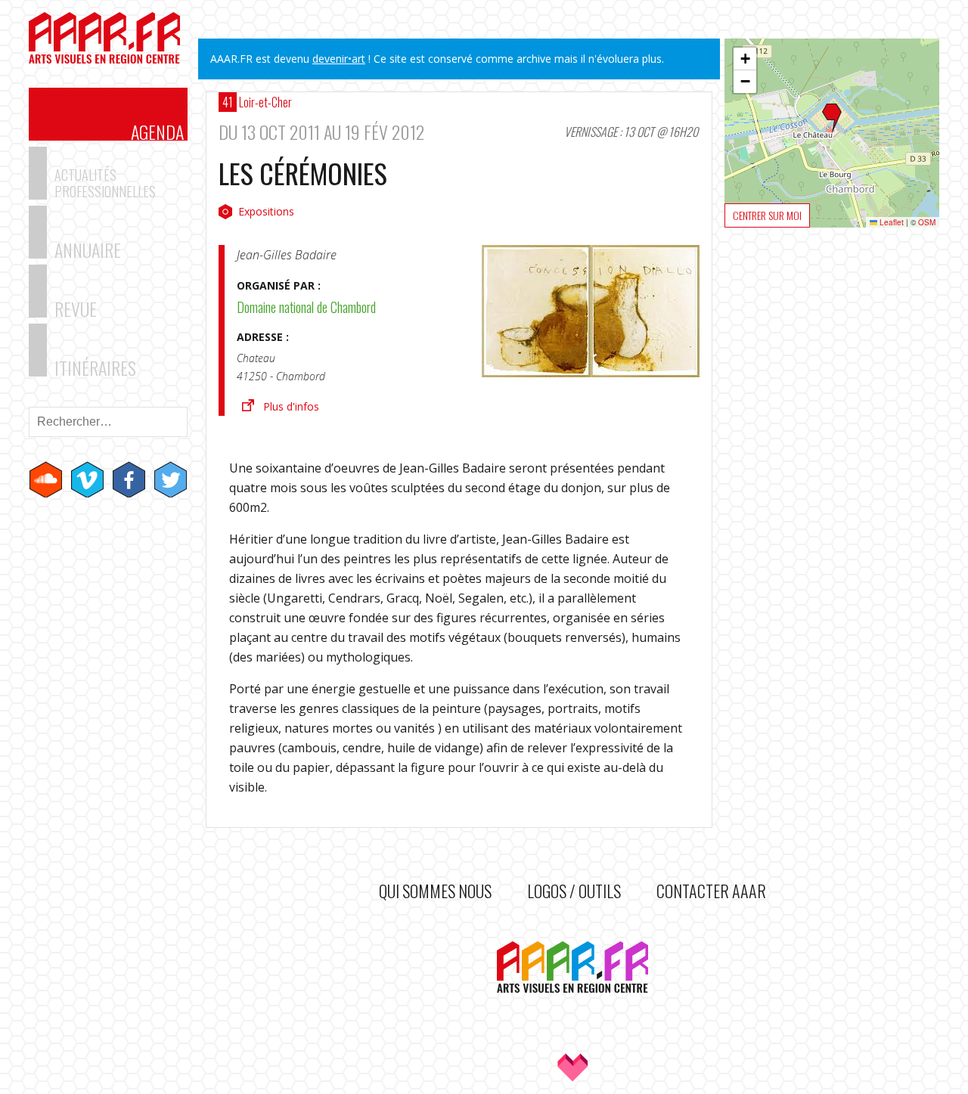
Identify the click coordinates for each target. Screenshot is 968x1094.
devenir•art (338, 58)
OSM (926, 222)
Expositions (266, 211)
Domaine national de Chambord (306, 307)
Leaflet (890, 222)
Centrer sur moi (767, 215)
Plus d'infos (291, 406)
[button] (832, 119)
